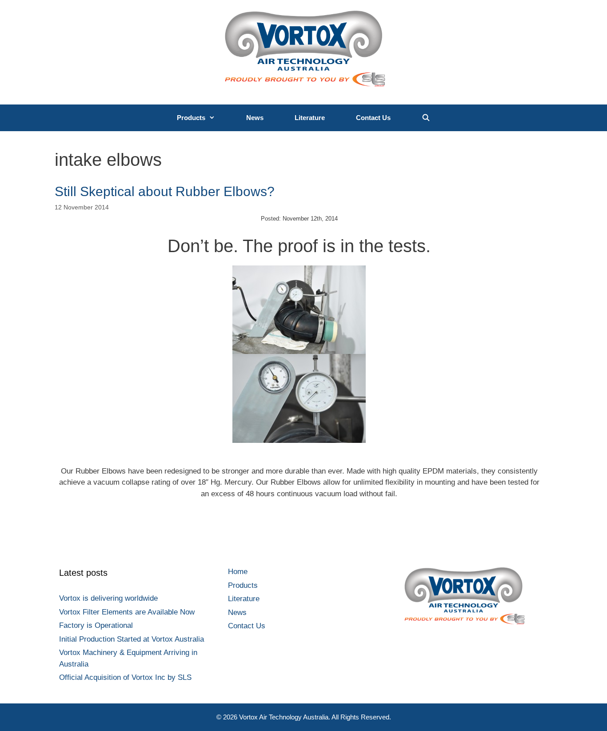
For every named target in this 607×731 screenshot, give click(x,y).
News (255, 117)
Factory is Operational (96, 625)
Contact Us (373, 117)
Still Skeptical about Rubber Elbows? (165, 191)
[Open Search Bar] (426, 117)
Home (238, 571)
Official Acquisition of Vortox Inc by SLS (125, 677)
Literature (310, 117)
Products (191, 117)
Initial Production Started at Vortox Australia (131, 639)
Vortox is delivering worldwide (108, 598)
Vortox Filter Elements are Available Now (127, 612)
